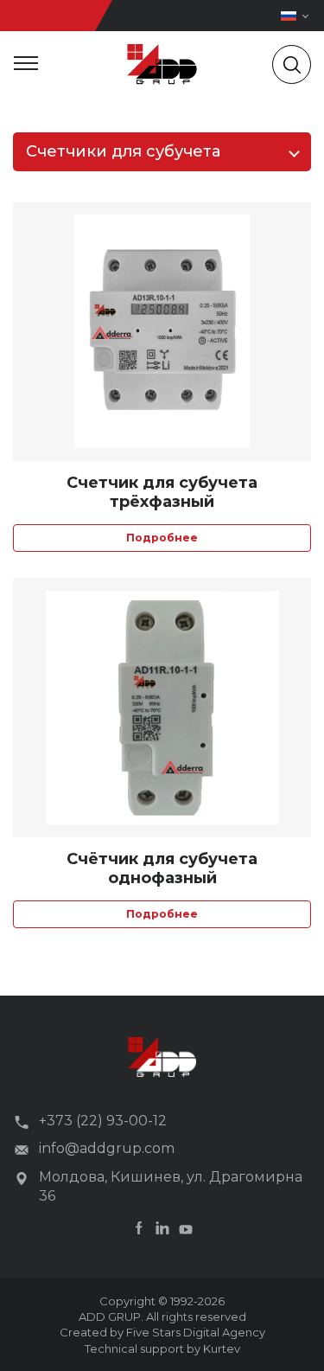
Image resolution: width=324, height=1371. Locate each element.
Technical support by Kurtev (162, 1348)
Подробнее (162, 537)
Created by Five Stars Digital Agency (162, 1332)
